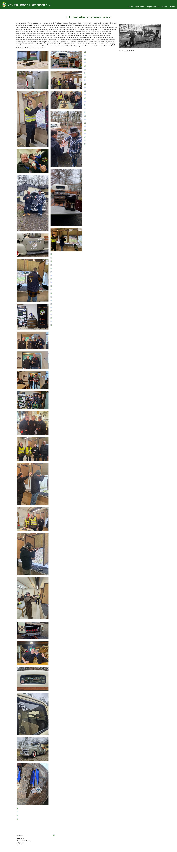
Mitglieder (20, 843)
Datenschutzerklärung (24, 841)
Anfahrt (19, 845)
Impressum (20, 839)
